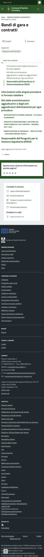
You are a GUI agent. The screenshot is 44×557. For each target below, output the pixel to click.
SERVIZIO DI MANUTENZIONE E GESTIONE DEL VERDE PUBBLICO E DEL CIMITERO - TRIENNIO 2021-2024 (21, 124)
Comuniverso (5, 446)
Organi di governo (7, 257)
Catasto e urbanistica (8, 293)
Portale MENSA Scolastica (10, 425)
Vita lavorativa (6, 320)
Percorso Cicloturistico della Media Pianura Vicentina (19, 422)
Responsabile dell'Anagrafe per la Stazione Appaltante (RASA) (19, 140)
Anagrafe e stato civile (9, 283)
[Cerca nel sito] (37, 9)
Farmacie (4, 456)
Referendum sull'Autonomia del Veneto (15, 412)
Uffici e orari (5, 390)
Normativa (5, 436)
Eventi (3, 347)
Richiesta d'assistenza (9, 514)
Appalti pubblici (6, 286)
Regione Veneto (7, 2)
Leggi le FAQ (5, 506)
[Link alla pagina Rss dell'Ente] (2, 525)
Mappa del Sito (15, 538)
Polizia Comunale (7, 419)
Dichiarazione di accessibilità (11, 500)
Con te (3, 490)
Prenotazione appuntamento (11, 511)
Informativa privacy (8, 494)
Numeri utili (5, 393)
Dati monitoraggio (7, 536)
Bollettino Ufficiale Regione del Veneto (15, 432)
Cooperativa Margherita (9, 487)
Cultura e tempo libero (9, 296)
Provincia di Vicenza (8, 408)
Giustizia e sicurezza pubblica (11, 303)
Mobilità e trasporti (8, 310)
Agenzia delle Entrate (9, 442)
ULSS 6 (4, 460)
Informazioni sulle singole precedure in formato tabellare (21, 93)
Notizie (3, 332)
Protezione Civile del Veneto (11, 415)
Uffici (3, 268)
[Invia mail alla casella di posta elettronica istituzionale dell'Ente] (21, 373)
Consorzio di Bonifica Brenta (11, 466)
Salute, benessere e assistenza (12, 314)
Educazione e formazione (10, 300)
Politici (3, 264)
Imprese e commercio (8, 307)
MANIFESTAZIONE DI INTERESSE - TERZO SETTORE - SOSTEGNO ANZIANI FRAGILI (23, 132)
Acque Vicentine (7, 453)
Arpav (3, 470)
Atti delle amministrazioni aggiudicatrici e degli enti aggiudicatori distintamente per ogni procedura (21, 105)
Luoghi (3, 344)
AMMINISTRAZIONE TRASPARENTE (18, 17)
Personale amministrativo (10, 261)
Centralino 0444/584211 (17, 367)
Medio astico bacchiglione (10, 463)
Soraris (3, 477)
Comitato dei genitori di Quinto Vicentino (15, 429)
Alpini (3, 480)
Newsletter (5, 528)
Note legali (5, 497)
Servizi (25, 536)
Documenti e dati (7, 254)
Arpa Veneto (5, 473)
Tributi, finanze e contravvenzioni (12, 317)
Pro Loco (4, 483)
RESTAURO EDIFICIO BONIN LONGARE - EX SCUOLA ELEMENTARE (23, 116)
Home (3, 17)
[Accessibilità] (5, 551)
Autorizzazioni (6, 290)
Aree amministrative (8, 251)
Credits (38, 536)
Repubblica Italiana (8, 439)
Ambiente (4, 279)
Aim (2, 449)
